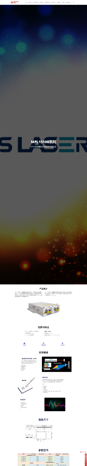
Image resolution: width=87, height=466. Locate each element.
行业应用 (40, 2)
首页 (26, 2)
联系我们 (67, 2)
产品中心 (30, 2)
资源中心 (53, 2)
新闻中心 (63, 2)
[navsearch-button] (73, 2)
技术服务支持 (47, 2)
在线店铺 (58, 2)
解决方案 (35, 2)
